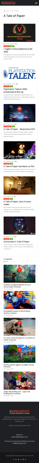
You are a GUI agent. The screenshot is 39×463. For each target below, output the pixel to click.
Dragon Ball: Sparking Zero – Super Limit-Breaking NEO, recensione (17, 393)
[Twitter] (16, 459)
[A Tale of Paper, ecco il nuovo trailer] (19, 185)
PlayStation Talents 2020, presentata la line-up (15, 90)
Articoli (6, 86)
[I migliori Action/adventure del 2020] (19, 33)
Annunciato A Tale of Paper (17, 241)
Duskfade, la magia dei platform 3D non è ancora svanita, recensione (17, 286)
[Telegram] (23, 459)
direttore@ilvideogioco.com (19, 437)
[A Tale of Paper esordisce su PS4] (19, 150)
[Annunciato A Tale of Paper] (19, 226)
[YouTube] (18, 459)
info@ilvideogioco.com (19, 443)
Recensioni (7, 126)
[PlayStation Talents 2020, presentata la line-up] (19, 73)
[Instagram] (21, 459)
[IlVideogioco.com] (9, 2)
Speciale (6, 46)
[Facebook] (13, 459)
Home (7, 11)
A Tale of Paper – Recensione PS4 (19, 129)
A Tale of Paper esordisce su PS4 (19, 166)
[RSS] (25, 459)
